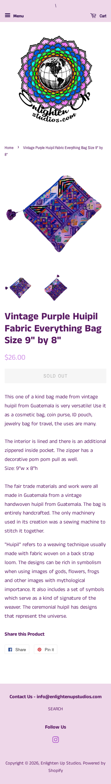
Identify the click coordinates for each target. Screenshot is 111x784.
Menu (18, 16)
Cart (102, 16)
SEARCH (55, 709)
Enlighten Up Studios (61, 763)
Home (9, 147)
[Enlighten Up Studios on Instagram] (55, 741)
